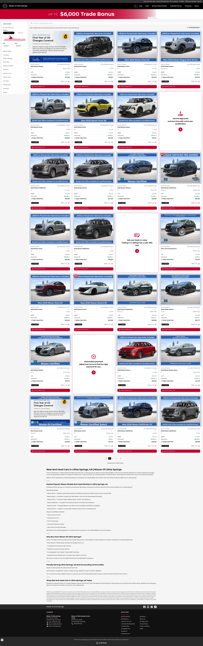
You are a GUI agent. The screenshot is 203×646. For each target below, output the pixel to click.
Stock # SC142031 (121, 186)
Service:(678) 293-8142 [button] (55, 624)
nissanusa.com (125, 633)
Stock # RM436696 (35, 429)
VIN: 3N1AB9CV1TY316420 (150, 368)
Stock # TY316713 (78, 186)
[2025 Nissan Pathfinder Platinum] (137, 289)
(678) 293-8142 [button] (78, 623)
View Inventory (125, 616)
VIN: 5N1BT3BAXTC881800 (193, 64)
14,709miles (66, 372)
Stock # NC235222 (165, 186)
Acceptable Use (125, 628)
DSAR (141, 628)
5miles (111, 68)
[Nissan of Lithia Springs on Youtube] (147, 607)
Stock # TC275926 (35, 186)
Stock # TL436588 (78, 125)
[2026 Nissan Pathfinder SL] (181, 411)
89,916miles (153, 311)
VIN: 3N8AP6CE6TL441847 (150, 64)
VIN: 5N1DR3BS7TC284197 (107, 246)
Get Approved (144, 621)
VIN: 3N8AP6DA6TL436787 (63, 246)
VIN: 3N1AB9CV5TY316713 (107, 186)
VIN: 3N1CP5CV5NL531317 (107, 429)
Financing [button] (188, 6)
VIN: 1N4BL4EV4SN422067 (63, 368)
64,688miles (196, 190)
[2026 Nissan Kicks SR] (50, 107)
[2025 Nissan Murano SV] (137, 168)
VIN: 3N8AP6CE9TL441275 (63, 307)
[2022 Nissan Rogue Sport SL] (181, 350)
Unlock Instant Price (39, 86)
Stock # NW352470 (165, 368)
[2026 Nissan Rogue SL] (50, 46)
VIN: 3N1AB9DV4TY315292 (107, 307)
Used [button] (147, 6)
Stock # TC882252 (121, 125)
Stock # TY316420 (121, 368)
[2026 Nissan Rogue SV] (94, 46)
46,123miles (196, 372)
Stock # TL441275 (35, 307)
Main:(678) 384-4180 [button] (54, 622)
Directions (143, 616)
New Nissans (125, 619)
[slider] (3, 40)
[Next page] (124, 458)
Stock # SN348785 (165, 307)
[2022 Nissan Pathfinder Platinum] (181, 168)
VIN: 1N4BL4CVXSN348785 (193, 307)
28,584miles (196, 311)
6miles (155, 68)
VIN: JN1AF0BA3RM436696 (63, 429)
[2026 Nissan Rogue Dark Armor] (181, 46)
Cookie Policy (125, 626)
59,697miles (196, 251)
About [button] (197, 6)
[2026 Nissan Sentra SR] (94, 289)
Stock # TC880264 (78, 64)
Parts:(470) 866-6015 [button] (55, 626)
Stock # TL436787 (35, 246)
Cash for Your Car (126, 621)
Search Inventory (136, 6)
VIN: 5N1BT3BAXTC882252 (150, 125)
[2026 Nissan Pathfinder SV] (50, 168)
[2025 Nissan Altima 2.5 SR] (181, 289)
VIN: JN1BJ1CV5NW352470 (193, 368)
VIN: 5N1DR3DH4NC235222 (193, 186)
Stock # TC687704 (35, 64)
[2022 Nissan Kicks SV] (94, 411)
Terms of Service (144, 626)
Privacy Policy (144, 624)
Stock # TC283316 (165, 429)
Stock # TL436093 (35, 125)
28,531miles (66, 68)
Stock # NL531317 (78, 429)
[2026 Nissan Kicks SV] (137, 46)
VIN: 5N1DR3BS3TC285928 (150, 429)
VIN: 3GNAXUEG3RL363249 (193, 246)
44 (120, 458)
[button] (174, 1)
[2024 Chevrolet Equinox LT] (181, 229)
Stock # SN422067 (35, 368)
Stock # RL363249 (165, 246)
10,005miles (66, 433)
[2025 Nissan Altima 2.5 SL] (50, 350)
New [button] (140, 6)
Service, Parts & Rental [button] (159, 6)
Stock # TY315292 (78, 307)
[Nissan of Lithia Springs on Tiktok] (155, 607)
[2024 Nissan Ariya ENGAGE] (50, 411)
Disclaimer (124, 631)
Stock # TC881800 (165, 64)
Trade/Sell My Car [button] (176, 6)
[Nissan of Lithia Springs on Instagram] (151, 607)
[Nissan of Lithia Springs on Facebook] (144, 607)
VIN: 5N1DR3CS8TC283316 (193, 429)
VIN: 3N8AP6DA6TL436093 (63, 125)
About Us (142, 619)
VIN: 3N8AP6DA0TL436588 (106, 125)
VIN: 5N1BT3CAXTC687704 (63, 64)
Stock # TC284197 (78, 246)
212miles (67, 190)
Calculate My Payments (128, 624)
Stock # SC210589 (121, 307)
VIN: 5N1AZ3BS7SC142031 (150, 186)
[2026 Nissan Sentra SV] (94, 168)
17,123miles (153, 190)
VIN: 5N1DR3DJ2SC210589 (150, 307)
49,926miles (109, 433)
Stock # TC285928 (121, 429)
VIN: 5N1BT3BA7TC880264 (106, 64)
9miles (111, 190)
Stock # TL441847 (121, 64)
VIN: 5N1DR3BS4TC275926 (63, 186)
